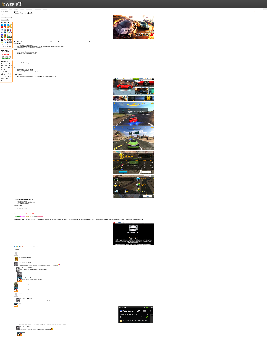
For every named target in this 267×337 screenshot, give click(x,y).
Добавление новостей (6, 57)
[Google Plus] (20, 247)
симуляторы (29, 246)
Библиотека (29, 9)
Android (33, 246)
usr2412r (21, 267)
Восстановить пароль (5, 19)
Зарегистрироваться (5, 20)
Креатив (22, 9)
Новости (45, 9)
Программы (4, 9)
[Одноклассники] (18, 247)
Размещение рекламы (6, 56)
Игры (10, 9)
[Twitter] (16, 247)
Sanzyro (20, 262)
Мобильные (38, 9)
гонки (25, 246)
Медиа (16, 9)
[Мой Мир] (19, 247)
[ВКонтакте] (15, 247)
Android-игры (16, 11)
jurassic (17, 249)
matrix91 (20, 257)
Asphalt (37, 246)
